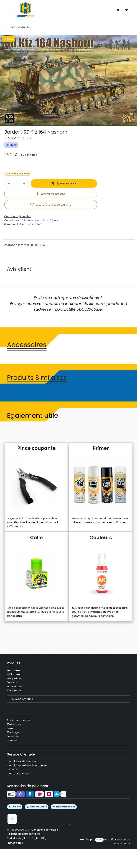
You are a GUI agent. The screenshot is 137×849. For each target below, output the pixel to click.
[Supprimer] (8, 183)
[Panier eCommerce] (117, 9)
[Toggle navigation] (11, 10)
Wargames (14, 686)
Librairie (12, 740)
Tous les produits (21, 699)
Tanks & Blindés (19, 27)
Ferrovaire (13, 670)
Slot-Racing (14, 690)
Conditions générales (44, 830)
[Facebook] (12, 819)
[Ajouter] (25, 183)
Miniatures (14, 674)
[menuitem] (17, 838)
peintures (13, 736)
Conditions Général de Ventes (27, 765)
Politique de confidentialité (23, 834)
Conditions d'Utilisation (22, 761)
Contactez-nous (18, 773)
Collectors (14, 724)
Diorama (12, 682)
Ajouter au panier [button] (66, 183)
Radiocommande (18, 720)
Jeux (10, 728)
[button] (68, 824)
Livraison (9, 224)
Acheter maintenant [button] (52, 194)
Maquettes (14, 678)
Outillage (13, 732)
